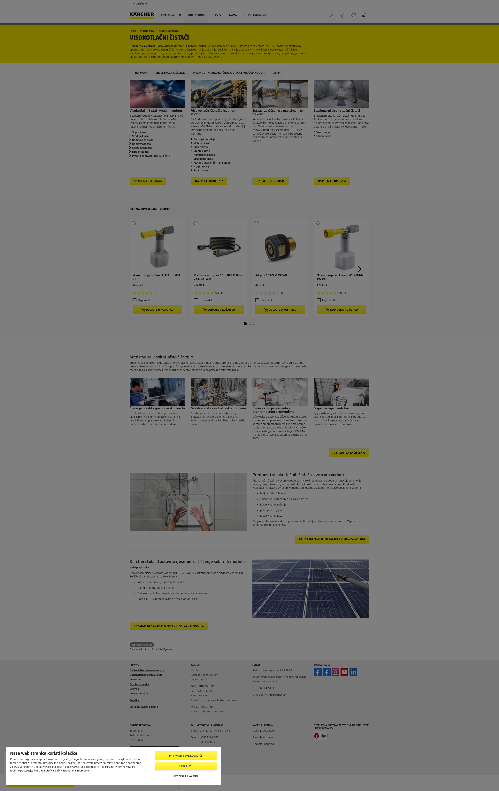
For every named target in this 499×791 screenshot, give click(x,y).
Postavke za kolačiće (186, 776)
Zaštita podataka (65, 770)
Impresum (82, 770)
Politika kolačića (44, 770)
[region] (113, 766)
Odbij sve (185, 766)
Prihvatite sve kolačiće (186, 755)
